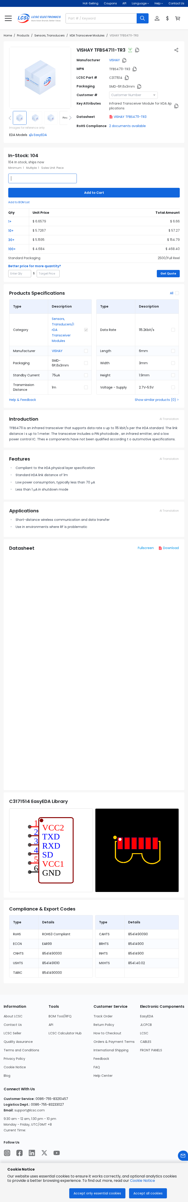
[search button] (143, 18)
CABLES (145, 1041)
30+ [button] (11, 240)
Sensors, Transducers (49, 35)
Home (8, 35)
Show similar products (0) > (157, 399)
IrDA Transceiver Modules (87, 35)
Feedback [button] (101, 1058)
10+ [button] (11, 230)
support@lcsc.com (29, 1110)
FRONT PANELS (151, 1050)
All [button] (171, 293)
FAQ (97, 1067)
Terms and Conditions (21, 1050)
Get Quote (168, 273)
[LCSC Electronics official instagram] (7, 1152)
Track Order (103, 1016)
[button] (8, 18)
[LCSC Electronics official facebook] (19, 1152)
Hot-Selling (90, 3)
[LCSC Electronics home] (39, 18)
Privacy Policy (14, 1058)
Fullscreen (146, 548)
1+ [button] (9, 221)
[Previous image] (11, 118)
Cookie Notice (15, 1067)
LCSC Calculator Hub (65, 1033)
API (124, 3)
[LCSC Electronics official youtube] (56, 1152)
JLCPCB (146, 1024)
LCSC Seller (12, 1033)
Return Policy (104, 1024)
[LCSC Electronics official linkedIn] (31, 1152)
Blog (7, 1075)
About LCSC (13, 1016)
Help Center (103, 1075)
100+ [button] (12, 249)
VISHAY (114, 60)
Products (23, 35)
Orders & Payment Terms (114, 1041)
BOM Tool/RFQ (60, 1016)
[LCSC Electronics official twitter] (44, 1152)
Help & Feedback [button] (22, 399)
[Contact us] (183, 1156)
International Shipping (111, 1050)
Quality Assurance (18, 1041)
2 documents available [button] (127, 126)
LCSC (144, 1033)
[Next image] (69, 118)
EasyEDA (146, 1016)
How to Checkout (107, 1033)
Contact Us (176, 3)
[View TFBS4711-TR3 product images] (40, 78)
